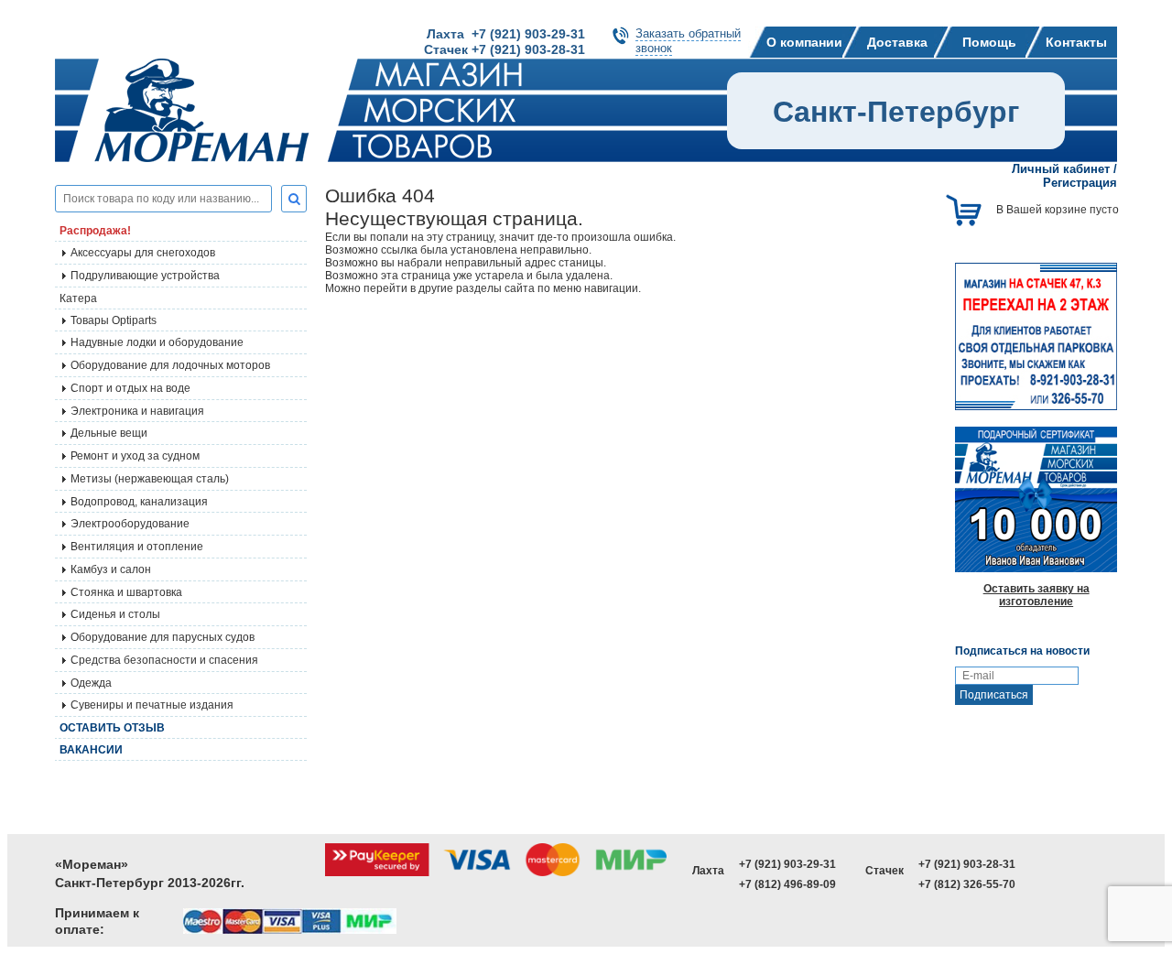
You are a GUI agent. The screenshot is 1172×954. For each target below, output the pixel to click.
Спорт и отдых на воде (130, 388)
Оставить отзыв (112, 727)
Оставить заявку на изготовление (1036, 595)
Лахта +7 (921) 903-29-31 (506, 34)
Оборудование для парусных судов (163, 637)
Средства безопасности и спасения (164, 660)
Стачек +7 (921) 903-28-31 (504, 49)
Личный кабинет (1061, 169)
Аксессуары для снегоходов (143, 252)
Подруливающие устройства (145, 275)
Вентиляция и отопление (137, 546)
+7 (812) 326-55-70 (966, 884)
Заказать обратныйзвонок (688, 41)
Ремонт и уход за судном (135, 456)
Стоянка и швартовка (126, 592)
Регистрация (1080, 183)
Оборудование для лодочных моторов (170, 365)
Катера (78, 298)
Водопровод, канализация (139, 501)
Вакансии (91, 749)
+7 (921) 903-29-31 (787, 864)
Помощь (989, 42)
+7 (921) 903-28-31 (966, 864)
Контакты (1076, 42)
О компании (804, 42)
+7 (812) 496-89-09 (787, 884)
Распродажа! (95, 230)
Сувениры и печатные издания (152, 705)
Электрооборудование (130, 523)
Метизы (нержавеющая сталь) (150, 478)
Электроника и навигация (137, 411)
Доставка (897, 42)
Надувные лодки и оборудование (157, 342)
